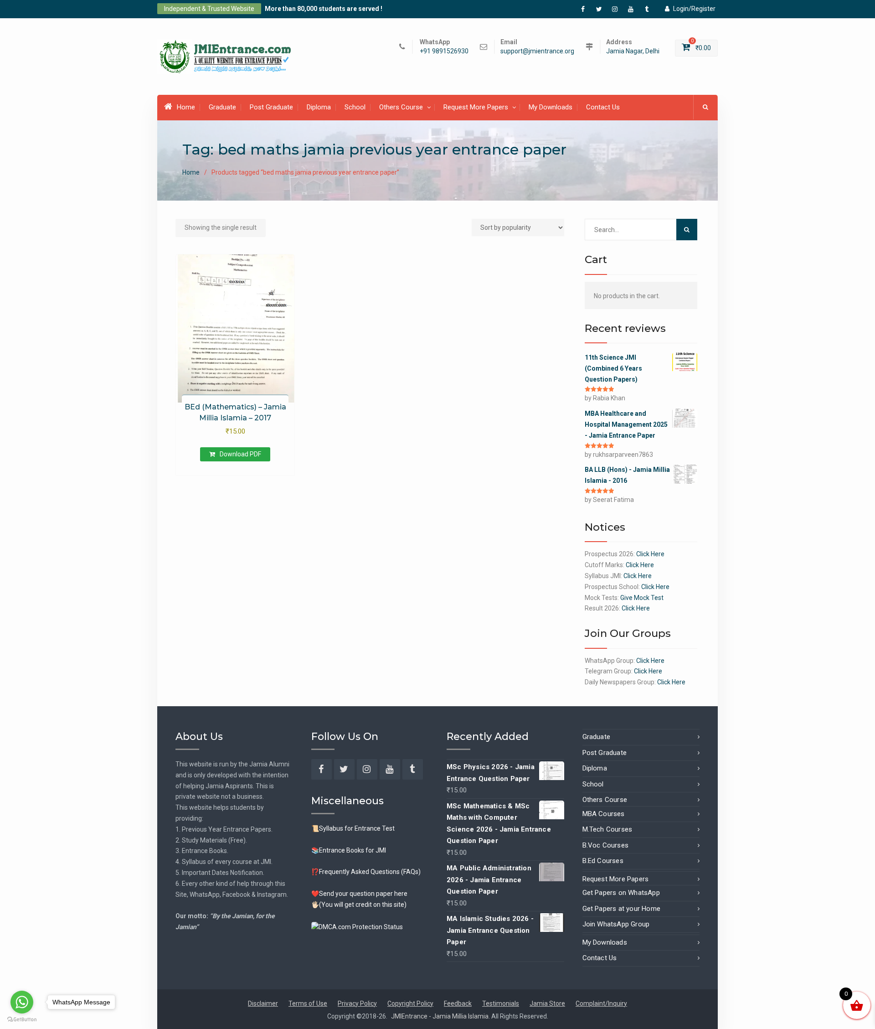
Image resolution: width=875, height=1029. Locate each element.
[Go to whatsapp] (21, 1002)
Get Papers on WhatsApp (621, 893)
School (355, 107)
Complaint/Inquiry (601, 1003)
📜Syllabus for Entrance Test (353, 828)
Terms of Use (307, 1003)
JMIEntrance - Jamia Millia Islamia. (441, 1016)
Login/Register (694, 8)
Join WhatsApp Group (616, 924)
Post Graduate (271, 107)
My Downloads (550, 107)
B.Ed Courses (602, 861)
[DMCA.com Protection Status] (357, 926)
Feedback (458, 1003)
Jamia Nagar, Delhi (632, 51)
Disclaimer (263, 1003)
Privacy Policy (357, 1003)
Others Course (401, 107)
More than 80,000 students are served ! (323, 8)
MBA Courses (603, 814)
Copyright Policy (410, 1003)
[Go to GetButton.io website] (21, 1020)
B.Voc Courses (605, 845)
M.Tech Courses (607, 829)
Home (186, 107)
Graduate (222, 107)
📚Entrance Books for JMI (348, 850)
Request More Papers (475, 107)
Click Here (650, 554)
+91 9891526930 (444, 51)
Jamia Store (547, 1003)
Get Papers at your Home (621, 909)
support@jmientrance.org (537, 51)
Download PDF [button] (240, 454)
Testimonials (500, 1003)
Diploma (319, 107)
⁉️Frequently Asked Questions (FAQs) (366, 871)
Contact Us (603, 107)
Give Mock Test (642, 597)
